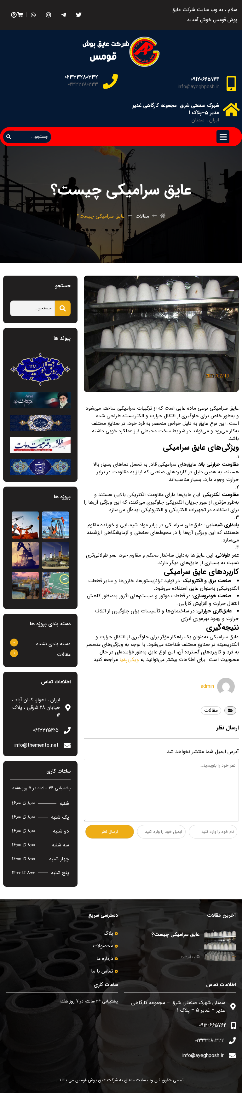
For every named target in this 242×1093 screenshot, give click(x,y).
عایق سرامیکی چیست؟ (175, 934)
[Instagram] (48, 15)
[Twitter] (78, 15)
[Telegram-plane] (63, 15)
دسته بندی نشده (53, 644)
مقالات (142, 216)
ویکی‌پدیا (129, 659)
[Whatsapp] (33, 15)
